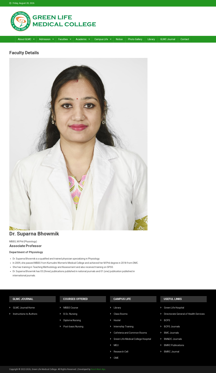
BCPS (167, 320)
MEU (116, 345)
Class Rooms (121, 314)
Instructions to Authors (25, 314)
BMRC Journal (171, 351)
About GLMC (24, 39)
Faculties (63, 39)
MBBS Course (70, 307)
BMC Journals (171, 332)
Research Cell (121, 351)
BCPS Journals (172, 326)
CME (116, 357)
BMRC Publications (174, 345)
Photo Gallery (135, 39)
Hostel (117, 320)
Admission (44, 39)
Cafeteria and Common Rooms (130, 332)
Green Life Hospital (174, 307)
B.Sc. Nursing (70, 314)
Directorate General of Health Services (184, 314)
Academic (81, 39)
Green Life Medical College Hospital (132, 339)
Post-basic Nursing (73, 326)
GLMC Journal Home (24, 307)
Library (151, 39)
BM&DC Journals (173, 339)
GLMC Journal (167, 39)
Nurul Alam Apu (98, 369)
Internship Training (123, 326)
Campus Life (101, 39)
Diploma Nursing (72, 320)
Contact (185, 39)
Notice (119, 39)
